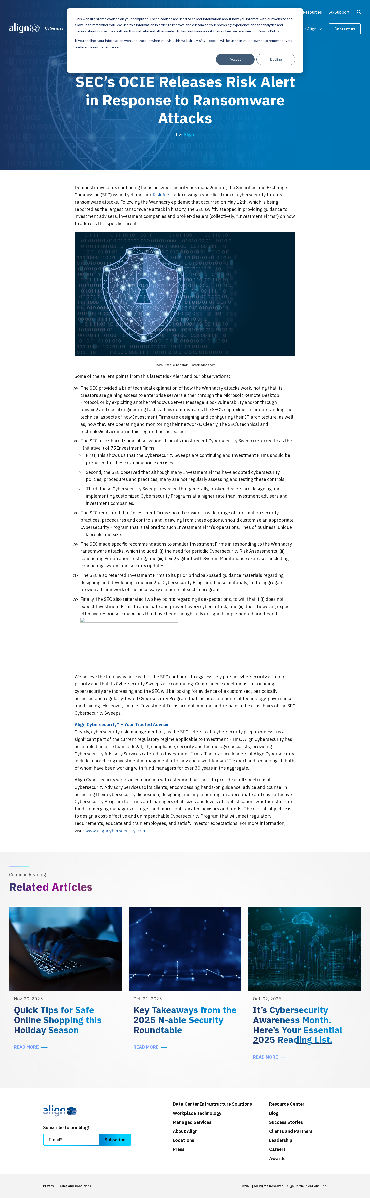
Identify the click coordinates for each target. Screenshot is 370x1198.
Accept (235, 59)
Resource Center (286, 1104)
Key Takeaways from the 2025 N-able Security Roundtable (185, 1020)
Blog (274, 1113)
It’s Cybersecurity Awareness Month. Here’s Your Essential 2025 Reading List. (297, 1025)
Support (342, 12)
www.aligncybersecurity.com (115, 831)
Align (188, 135)
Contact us (344, 28)
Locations (183, 1140)
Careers (277, 1149)
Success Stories (286, 1122)
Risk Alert (163, 195)
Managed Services (192, 1122)
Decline (276, 59)
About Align (305, 28)
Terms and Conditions (74, 1186)
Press (178, 1149)
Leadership (280, 1140)
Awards (277, 1158)
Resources (312, 12)
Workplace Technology (197, 1113)
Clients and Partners (290, 1131)
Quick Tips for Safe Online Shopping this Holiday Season (58, 1020)
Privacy (48, 1186)
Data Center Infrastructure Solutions (212, 1104)
